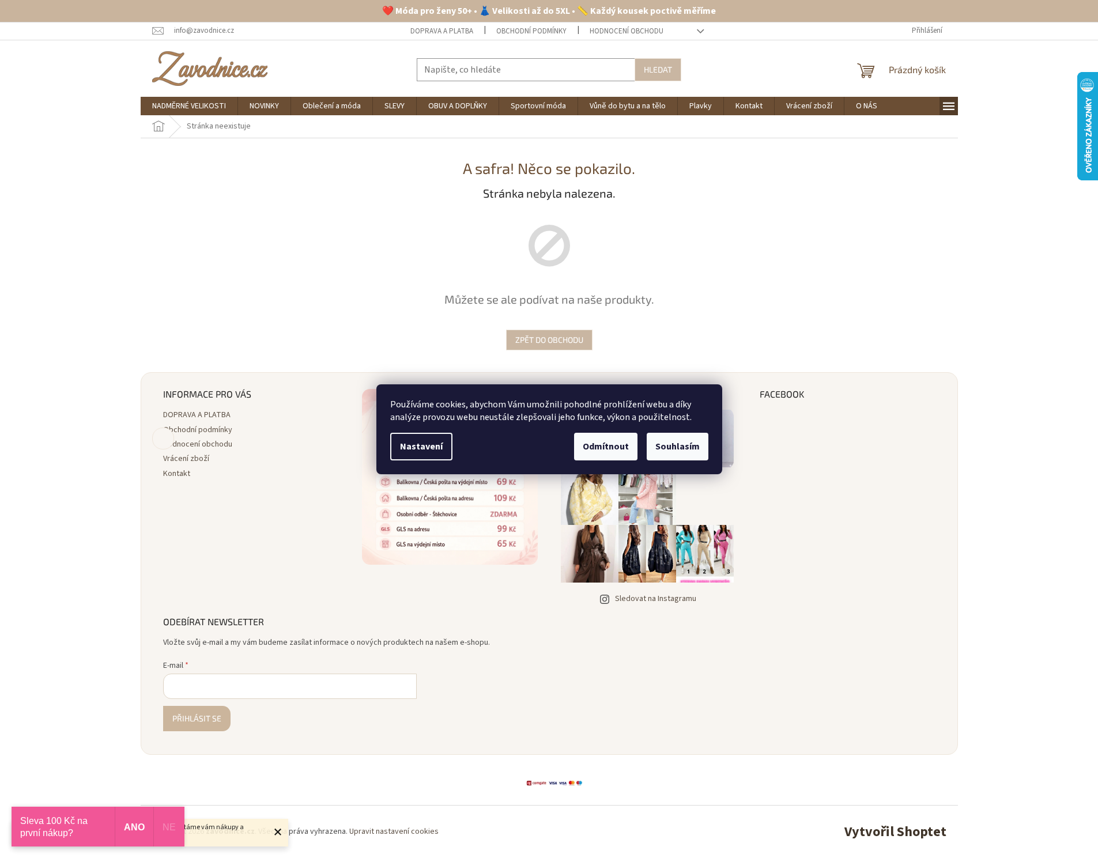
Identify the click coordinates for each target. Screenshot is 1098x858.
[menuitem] (189, 106)
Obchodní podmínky (531, 31)
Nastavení (421, 446)
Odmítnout (606, 446)
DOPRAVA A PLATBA (441, 31)
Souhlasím (677, 446)
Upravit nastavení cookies (394, 831)
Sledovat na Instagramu (655, 598)
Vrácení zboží (186, 458)
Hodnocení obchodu (626, 31)
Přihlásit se (196, 718)
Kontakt (176, 473)
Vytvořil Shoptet (895, 832)
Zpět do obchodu (549, 340)
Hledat (658, 69)
